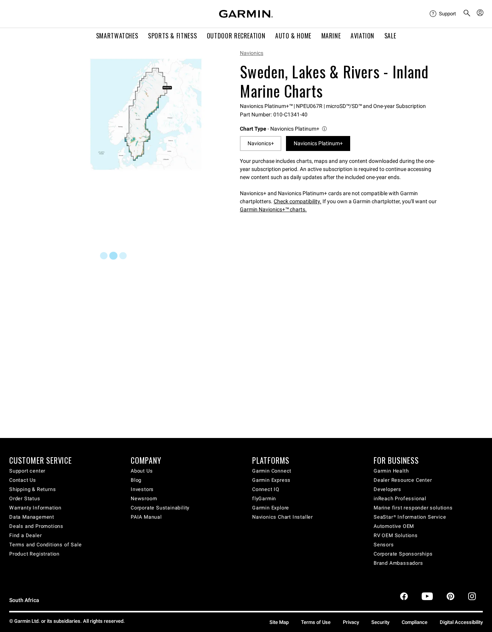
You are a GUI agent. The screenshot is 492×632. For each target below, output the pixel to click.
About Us (142, 471)
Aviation (362, 35)
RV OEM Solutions (396, 535)
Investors (142, 489)
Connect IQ (265, 489)
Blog (136, 480)
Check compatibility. (297, 201)
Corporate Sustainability (160, 508)
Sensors (384, 544)
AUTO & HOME (293, 35)
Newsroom (144, 498)
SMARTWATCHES (117, 35)
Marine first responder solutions (413, 508)
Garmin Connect (271, 471)
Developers (387, 489)
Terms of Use (316, 622)
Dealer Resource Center (403, 480)
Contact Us (22, 480)
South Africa (24, 600)
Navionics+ (261, 143)
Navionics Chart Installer (282, 517)
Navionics (251, 53)
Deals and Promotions (36, 526)
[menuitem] (443, 14)
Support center (27, 471)
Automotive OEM (394, 526)
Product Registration (34, 554)
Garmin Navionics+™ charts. (273, 209)
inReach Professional (400, 498)
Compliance (414, 622)
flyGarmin (264, 498)
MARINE (331, 35)
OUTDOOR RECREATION (236, 35)
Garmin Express (271, 480)
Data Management (31, 517)
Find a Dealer (25, 535)
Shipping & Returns (32, 489)
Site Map (279, 622)
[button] (284, 129)
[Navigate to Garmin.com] (246, 14)
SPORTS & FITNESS (172, 35)
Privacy (351, 622)
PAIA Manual (146, 517)
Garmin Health (391, 471)
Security (380, 622)
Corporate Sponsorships (403, 554)
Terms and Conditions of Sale (45, 544)
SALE (390, 35)
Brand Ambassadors (398, 563)
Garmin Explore (270, 508)
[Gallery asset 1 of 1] (146, 114)
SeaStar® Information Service (410, 517)
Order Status (24, 498)
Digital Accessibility (461, 622)
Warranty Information (35, 508)
